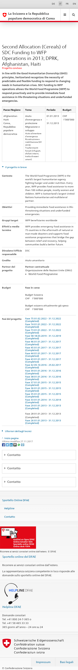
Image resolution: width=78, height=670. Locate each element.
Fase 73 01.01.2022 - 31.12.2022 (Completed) (43, 331)
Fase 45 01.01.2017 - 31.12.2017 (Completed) (43, 348)
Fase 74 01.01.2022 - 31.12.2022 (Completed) (43, 325)
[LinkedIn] (11, 444)
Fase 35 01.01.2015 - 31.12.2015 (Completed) (43, 395)
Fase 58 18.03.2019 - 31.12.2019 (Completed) (43, 337)
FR (67, 3)
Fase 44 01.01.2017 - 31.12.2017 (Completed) (43, 354)
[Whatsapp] (19, 444)
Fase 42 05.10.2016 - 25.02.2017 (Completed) (43, 366)
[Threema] (15, 444)
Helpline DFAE (11, 606)
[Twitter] (8, 444)
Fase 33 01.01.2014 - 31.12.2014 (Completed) (43, 401)
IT (60, 3)
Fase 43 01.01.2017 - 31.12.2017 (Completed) (43, 360)
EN (74, 3)
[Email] (22, 444)
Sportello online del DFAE (19, 556)
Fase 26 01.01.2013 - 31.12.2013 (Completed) (43, 421)
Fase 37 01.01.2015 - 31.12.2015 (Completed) (43, 383)
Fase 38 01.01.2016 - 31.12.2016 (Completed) (43, 377)
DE (53, 3)
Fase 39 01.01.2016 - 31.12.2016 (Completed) (43, 372)
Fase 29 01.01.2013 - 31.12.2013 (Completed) (43, 406)
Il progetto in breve (16, 167)
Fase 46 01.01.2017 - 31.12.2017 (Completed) (43, 342)
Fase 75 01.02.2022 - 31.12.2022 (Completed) (43, 319)
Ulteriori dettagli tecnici (17, 431)
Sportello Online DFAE (15, 500)
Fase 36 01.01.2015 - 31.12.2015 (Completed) (43, 389)
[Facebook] (4, 444)
